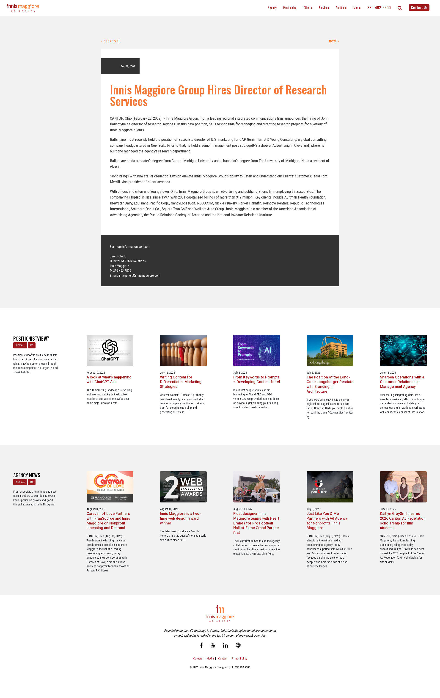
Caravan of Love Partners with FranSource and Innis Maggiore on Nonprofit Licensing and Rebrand (108, 520)
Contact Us (419, 7)
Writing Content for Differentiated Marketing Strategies (180, 382)
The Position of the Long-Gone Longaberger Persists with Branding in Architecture (330, 384)
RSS (31, 345)
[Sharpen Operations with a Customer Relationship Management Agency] (403, 350)
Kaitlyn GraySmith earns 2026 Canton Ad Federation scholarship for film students (403, 520)
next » (333, 41)
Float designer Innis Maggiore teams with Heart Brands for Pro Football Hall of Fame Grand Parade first (256, 523)
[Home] (23, 8)
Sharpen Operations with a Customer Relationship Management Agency (402, 382)
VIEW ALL (20, 345)
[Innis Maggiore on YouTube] (213, 645)
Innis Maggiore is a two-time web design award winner (180, 518)
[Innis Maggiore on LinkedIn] (225, 645)
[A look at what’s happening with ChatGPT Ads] (110, 350)
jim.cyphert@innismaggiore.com (139, 275)
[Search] (400, 8)
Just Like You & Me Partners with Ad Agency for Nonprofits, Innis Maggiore (327, 520)
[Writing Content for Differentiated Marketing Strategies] (183, 350)
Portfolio (341, 7)
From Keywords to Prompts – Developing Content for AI (256, 379)
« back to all (110, 41)
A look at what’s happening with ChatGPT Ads (109, 379)
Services (324, 7)
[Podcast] (238, 645)
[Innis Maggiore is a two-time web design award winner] (183, 486)
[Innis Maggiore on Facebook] (201, 645)
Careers (197, 658)
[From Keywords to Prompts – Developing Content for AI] (256, 350)
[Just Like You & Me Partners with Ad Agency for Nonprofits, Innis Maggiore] (330, 486)
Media (356, 7)
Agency (272, 7)
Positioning (290, 7)
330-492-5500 (379, 7)
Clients (307, 7)
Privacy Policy (239, 658)
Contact (222, 658)
